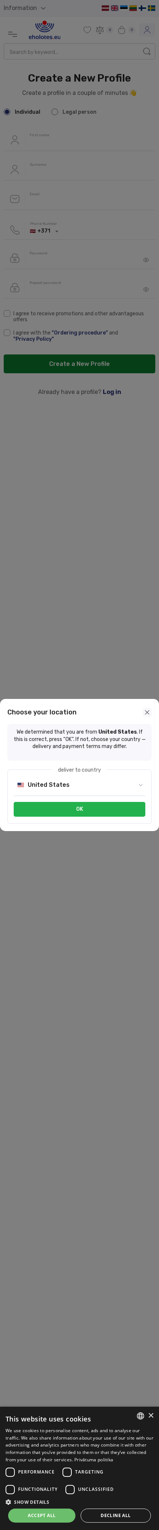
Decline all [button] (116, 1515)
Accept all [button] (41, 1515)
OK (79, 809)
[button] (79, 1502)
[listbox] (140, 1416)
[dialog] (79, 1468)
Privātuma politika (93, 1460)
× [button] (150, 1415)
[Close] (147, 712)
